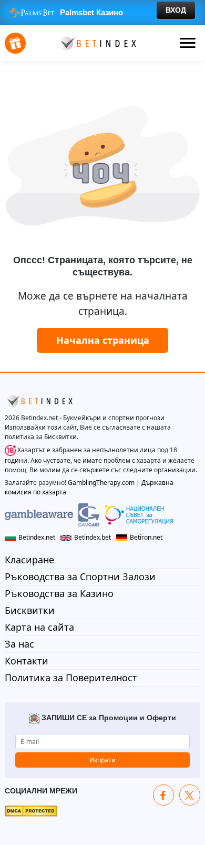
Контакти (26, 660)
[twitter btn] (189, 795)
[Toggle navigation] (187, 43)
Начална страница (102, 340)
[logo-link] (97, 42)
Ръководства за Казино (59, 593)
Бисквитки (30, 610)
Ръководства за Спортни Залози (80, 576)
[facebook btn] (163, 795)
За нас (19, 644)
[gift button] (15, 43)
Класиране (29, 559)
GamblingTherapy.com (101, 482)
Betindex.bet (92, 537)
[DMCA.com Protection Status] (31, 810)
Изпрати (102, 759)
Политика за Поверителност (71, 677)
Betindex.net (36, 537)
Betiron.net (146, 537)
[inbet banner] (102, 12)
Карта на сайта (39, 627)
